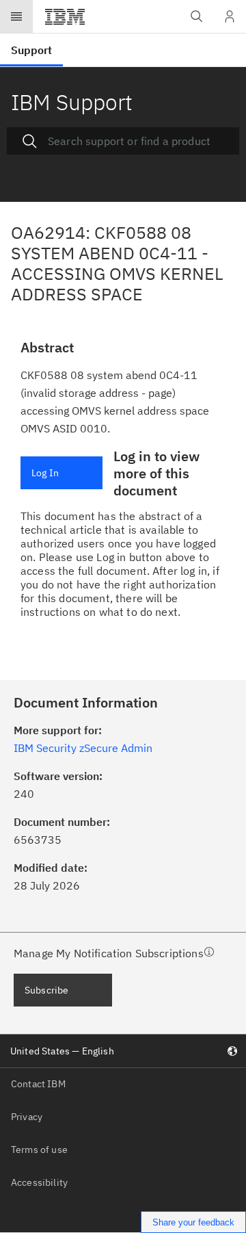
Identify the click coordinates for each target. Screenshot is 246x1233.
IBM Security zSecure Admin (83, 748)
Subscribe (46, 990)
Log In (45, 473)
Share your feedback (193, 1222)
